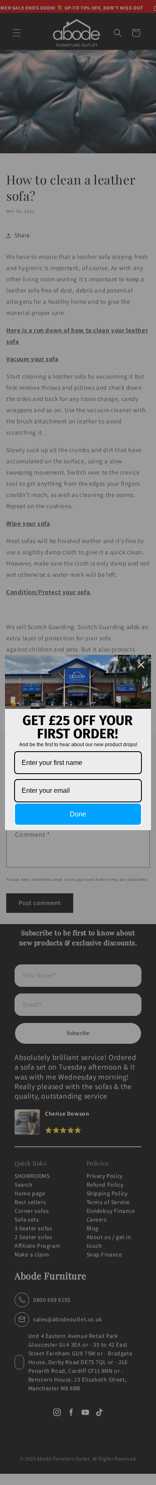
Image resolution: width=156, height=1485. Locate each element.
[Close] (141, 665)
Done (78, 814)
